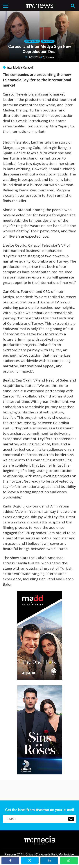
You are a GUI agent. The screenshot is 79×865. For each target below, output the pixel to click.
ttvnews (50, 57)
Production (47, 41)
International (32, 41)
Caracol (28, 67)
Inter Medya (14, 67)
